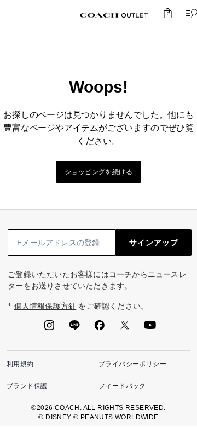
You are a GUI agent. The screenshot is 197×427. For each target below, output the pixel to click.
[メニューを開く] (189, 13)
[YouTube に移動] (150, 328)
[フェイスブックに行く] (99, 328)
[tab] (114, 15)
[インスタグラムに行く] (49, 328)
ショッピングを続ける (98, 172)
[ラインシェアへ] (74, 328)
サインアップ (153, 242)
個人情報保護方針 (45, 306)
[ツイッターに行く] (124, 328)
